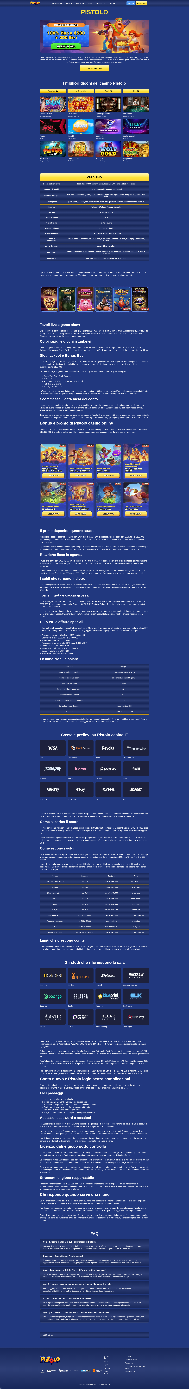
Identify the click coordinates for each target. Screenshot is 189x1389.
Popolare (51, 91)
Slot (134, 91)
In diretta (79, 91)
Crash (107, 91)
